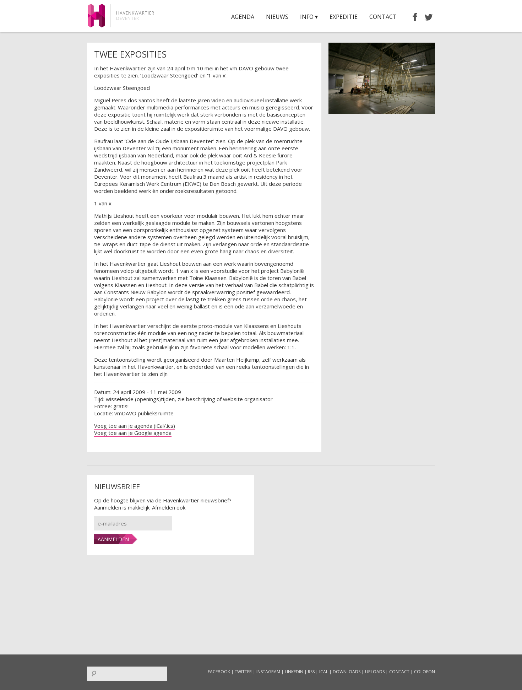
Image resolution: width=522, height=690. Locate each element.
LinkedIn (294, 672)
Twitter (243, 672)
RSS (311, 672)
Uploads (375, 672)
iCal (323, 672)
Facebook (219, 672)
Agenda (242, 17)
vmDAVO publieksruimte (144, 413)
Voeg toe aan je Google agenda (133, 432)
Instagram (268, 672)
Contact (383, 17)
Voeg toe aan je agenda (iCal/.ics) (134, 425)
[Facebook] (411, 16)
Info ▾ (309, 17)
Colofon (424, 672)
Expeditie (344, 17)
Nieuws (277, 17)
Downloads (346, 672)
